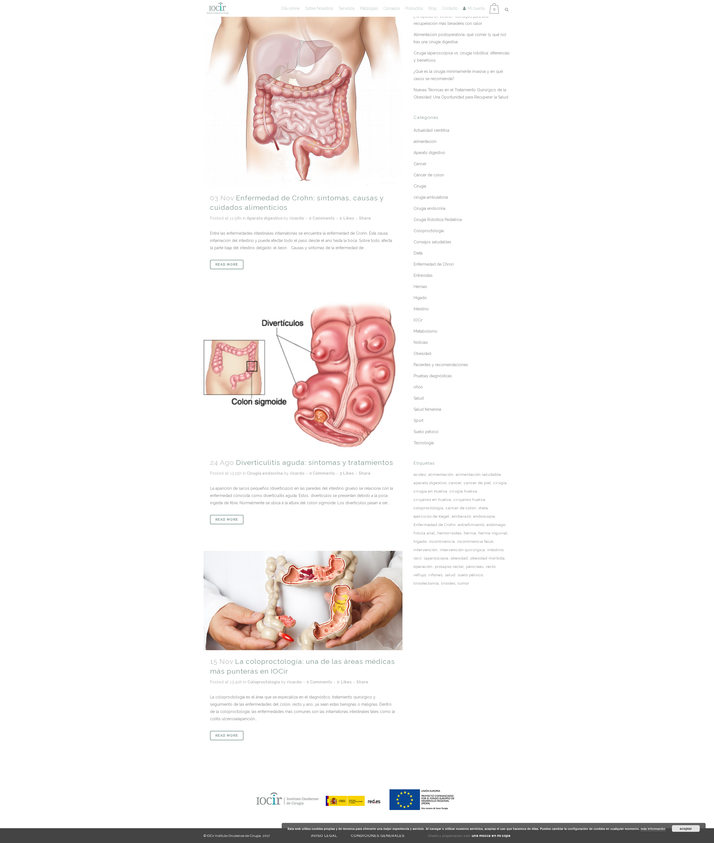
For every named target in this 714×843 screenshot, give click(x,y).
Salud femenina (427, 409)
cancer (455, 483)
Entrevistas (423, 275)
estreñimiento (471, 525)
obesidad (459, 558)
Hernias (420, 286)
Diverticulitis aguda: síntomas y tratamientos (314, 462)
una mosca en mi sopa (491, 836)
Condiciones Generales (377, 836)
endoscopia (484, 516)
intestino (495, 550)
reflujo (420, 575)
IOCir (418, 320)
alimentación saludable (478, 474)
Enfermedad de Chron (434, 264)
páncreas (475, 567)
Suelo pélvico (426, 431)
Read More (226, 264)
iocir (418, 558)
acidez (420, 474)
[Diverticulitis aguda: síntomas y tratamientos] (303, 373)
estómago (496, 525)
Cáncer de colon (429, 175)
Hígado (420, 298)
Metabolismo (425, 331)
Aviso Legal (324, 836)
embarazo (461, 516)
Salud (419, 398)
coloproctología (428, 508)
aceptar (686, 828)
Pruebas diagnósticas (433, 376)
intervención (426, 550)
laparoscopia (436, 558)
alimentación (425, 141)
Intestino (421, 309)
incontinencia (442, 541)
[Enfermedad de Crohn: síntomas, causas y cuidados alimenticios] (303, 93)
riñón (418, 387)
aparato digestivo (430, 483)
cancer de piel (477, 483)
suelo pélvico (470, 575)
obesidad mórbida (487, 558)
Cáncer (420, 164)
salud (450, 575)
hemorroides (449, 533)
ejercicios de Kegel (432, 516)
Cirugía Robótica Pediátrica (438, 219)
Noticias (421, 342)
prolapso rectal (449, 567)
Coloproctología (263, 682)
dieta (483, 508)
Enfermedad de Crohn (435, 525)
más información (653, 829)
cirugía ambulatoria (431, 197)
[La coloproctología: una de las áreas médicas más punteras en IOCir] (303, 600)
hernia (470, 533)
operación (423, 567)
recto (491, 567)
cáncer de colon (461, 508)
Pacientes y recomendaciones (441, 364)
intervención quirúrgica (462, 550)
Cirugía (420, 186)
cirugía (500, 483)
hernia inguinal (493, 533)
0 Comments (321, 218)
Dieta (418, 253)
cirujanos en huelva (432, 500)
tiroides (448, 583)
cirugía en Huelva (430, 491)
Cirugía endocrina (265, 473)
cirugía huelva (463, 491)
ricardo (297, 218)
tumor (463, 583)
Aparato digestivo (265, 218)
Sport (418, 420)
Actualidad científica (431, 130)
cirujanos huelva (469, 500)
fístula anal (424, 533)
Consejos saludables (432, 242)
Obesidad (422, 353)
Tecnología (424, 443)
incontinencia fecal (475, 541)
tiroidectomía (426, 583)
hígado (420, 541)
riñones (435, 575)
